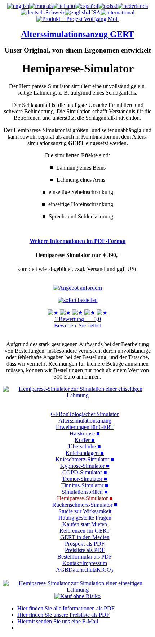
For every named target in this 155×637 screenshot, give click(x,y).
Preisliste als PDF (85, 550)
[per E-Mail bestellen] (78, 300)
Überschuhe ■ (84, 446)
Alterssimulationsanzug (84, 420)
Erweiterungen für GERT (85, 427)
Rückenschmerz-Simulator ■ (85, 505)
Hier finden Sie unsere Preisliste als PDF (63, 615)
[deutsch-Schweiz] (43, 12)
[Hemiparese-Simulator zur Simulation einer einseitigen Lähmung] (77, 395)
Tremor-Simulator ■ (84, 479)
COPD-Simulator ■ (84, 472)
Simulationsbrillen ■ (85, 492)
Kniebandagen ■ (85, 453)
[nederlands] (133, 6)
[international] (117, 12)
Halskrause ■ (85, 433)
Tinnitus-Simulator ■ (84, 485)
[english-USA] (83, 12)
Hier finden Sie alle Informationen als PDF (66, 608)
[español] (86, 6)
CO (108, 569)
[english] (18, 6)
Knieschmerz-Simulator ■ (85, 459)
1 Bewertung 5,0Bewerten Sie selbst (77, 322)
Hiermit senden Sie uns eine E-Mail (57, 621)
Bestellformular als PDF (84, 557)
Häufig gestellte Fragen (84, 518)
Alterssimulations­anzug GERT (77, 34)
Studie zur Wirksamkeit (84, 511)
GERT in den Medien (85, 537)
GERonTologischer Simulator (85, 414)
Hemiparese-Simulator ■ (85, 498)
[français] (41, 6)
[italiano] (64, 6)
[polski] (108, 6)
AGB (62, 569)
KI (100, 569)
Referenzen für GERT (84, 531)
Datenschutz (82, 569)
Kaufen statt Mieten (84, 524)
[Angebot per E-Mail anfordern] (77, 288)
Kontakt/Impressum (84, 563)
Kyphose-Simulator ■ (85, 466)
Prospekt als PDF (85, 544)
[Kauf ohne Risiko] (77, 596)
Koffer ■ (85, 440)
